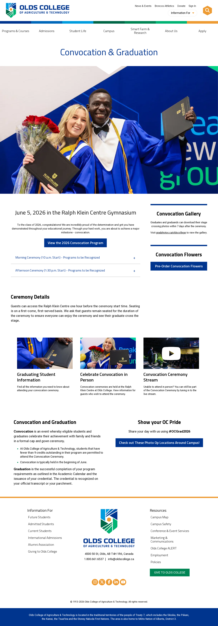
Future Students (39, 517)
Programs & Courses (15, 30)
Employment (159, 555)
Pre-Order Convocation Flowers (179, 266)
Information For (181, 13)
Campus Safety (161, 523)
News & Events (143, 6)
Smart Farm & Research (140, 30)
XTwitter (102, 582)
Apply (202, 30)
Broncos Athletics (164, 6)
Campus (108, 30)
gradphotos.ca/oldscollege (171, 232)
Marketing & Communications (162, 539)
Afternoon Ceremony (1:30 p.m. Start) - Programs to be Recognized (60, 270)
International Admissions (45, 537)
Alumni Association (41, 544)
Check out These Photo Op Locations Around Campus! (159, 442)
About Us (171, 30)
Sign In (192, 6)
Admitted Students (41, 523)
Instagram (95, 582)
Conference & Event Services (170, 530)
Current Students (40, 530)
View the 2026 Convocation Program (75, 242)
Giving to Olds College (42, 551)
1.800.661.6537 (94, 559)
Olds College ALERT (164, 548)
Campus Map (159, 517)
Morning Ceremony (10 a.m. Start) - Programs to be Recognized (57, 257)
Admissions (46, 30)
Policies (156, 561)
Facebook (109, 582)
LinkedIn (116, 582)
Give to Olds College (169, 572)
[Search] (207, 10)
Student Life (77, 30)
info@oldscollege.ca (121, 559)
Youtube (123, 582)
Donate (181, 6)
